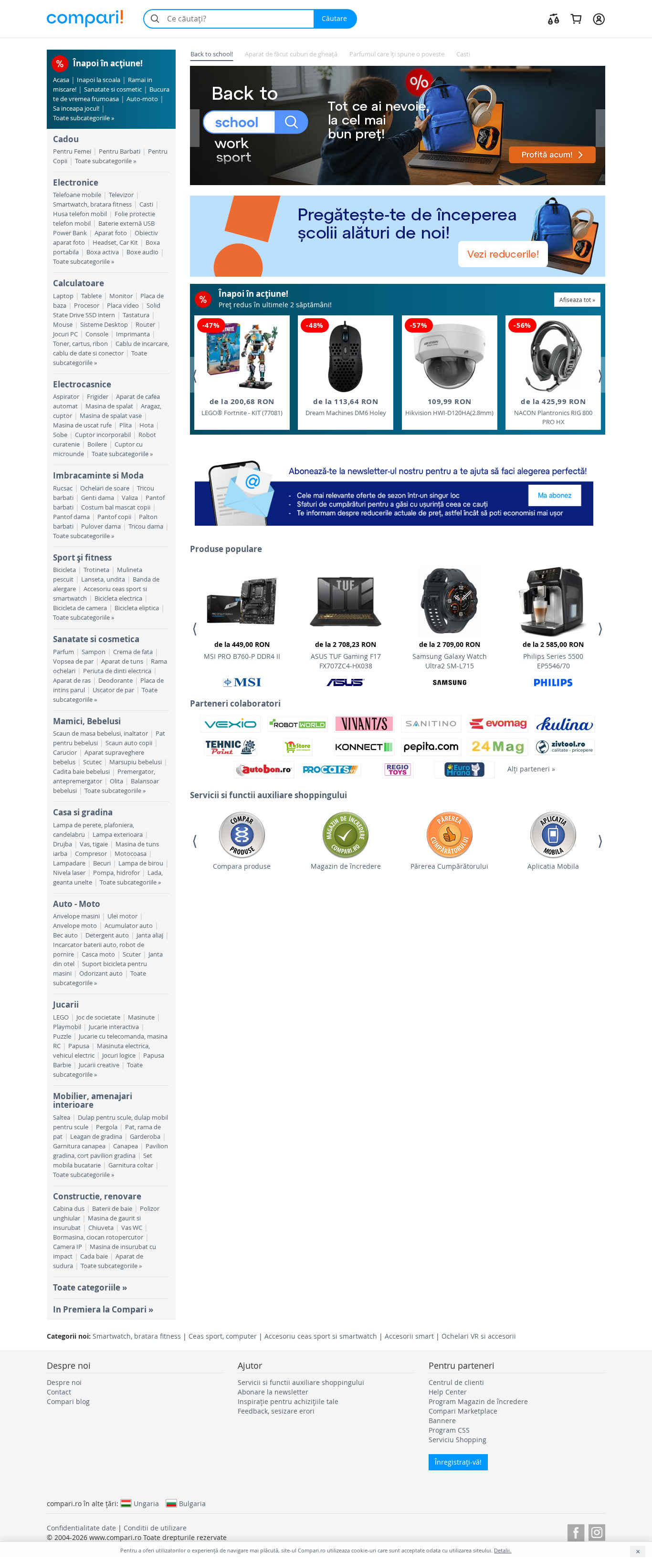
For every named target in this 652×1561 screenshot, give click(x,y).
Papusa (78, 1046)
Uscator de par (113, 690)
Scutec (92, 762)
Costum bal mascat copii (115, 507)
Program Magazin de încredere (478, 1401)
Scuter (132, 954)
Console (96, 334)
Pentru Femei (72, 151)
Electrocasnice (82, 384)
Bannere (442, 1420)
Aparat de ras (72, 680)
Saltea (61, 1118)
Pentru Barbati (119, 151)
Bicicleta (64, 570)
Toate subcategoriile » (83, 118)
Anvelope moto (75, 926)
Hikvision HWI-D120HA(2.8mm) (449, 406)
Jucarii (66, 1004)
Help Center (448, 1391)
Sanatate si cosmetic (113, 89)
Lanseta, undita (103, 579)
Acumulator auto (129, 926)
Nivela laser (69, 873)
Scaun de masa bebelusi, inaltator (100, 733)
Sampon (93, 652)
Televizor (121, 195)
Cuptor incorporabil (103, 435)
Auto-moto (142, 99)
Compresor (91, 854)
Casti (146, 204)
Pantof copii (114, 517)
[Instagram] (597, 1531)
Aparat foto (111, 233)
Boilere (97, 444)
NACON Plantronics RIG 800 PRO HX (553, 411)
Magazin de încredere (346, 866)
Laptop (63, 296)
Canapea (125, 1146)
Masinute (141, 1017)
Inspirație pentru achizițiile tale (288, 1401)
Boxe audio (142, 252)
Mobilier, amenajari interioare (92, 1100)
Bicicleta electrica (118, 598)
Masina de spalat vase (111, 416)
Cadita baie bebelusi (81, 772)
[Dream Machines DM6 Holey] (345, 356)
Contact (59, 1391)
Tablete (91, 296)
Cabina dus (68, 1209)
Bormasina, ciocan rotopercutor (98, 1237)
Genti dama (97, 498)
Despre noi (64, 1382)
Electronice (75, 182)
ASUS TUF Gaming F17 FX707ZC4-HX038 (346, 655)
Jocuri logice (119, 1055)
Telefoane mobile (77, 195)
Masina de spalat (109, 406)
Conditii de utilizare (155, 1527)
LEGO (61, 1017)
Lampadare (69, 863)
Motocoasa (131, 854)
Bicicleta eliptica (137, 608)
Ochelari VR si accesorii (479, 1336)
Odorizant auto (101, 973)
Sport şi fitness (82, 557)
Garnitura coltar (130, 1165)
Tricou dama (145, 526)
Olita (116, 781)
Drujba (62, 844)
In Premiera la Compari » (103, 1309)
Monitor (121, 296)
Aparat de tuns (122, 661)
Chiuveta (101, 1228)
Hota (146, 425)
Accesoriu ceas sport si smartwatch (320, 1336)
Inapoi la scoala (98, 80)
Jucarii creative (99, 1065)
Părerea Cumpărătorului (449, 866)
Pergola (106, 1127)
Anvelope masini (76, 916)
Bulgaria (192, 1503)
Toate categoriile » (90, 1287)
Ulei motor (122, 916)
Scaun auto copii (128, 743)
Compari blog (68, 1401)
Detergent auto (107, 935)
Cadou (66, 139)
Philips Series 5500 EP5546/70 (553, 655)
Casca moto (98, 954)
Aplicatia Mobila (553, 866)
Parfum (63, 652)
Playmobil (67, 1027)
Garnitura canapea (79, 1146)
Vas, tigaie (94, 844)
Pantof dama (71, 517)
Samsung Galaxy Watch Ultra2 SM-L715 (449, 655)
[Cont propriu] (599, 19)
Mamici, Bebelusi (87, 721)
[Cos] (576, 19)
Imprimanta (133, 334)
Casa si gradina (83, 812)
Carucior (65, 753)
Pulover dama (101, 526)
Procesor (86, 306)
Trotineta (96, 570)
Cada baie (94, 1256)
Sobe (60, 435)
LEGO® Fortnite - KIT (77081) (242, 406)
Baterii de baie (112, 1209)
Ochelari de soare (104, 488)
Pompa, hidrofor (116, 873)
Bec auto (65, 935)
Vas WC (131, 1228)
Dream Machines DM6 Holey (345, 406)
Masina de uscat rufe (82, 425)
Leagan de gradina (96, 1137)
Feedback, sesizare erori (276, 1410)
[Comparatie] (554, 19)
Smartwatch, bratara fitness (92, 204)
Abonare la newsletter (273, 1391)
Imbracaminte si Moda (98, 475)
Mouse (63, 325)
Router (145, 325)
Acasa (61, 80)
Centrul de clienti (456, 1382)
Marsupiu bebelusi (135, 762)
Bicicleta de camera (80, 608)
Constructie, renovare (97, 1196)
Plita (125, 425)
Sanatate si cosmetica (96, 639)
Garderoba (145, 1137)
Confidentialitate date (81, 1527)
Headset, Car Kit (115, 243)
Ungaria (146, 1503)
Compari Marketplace (463, 1410)
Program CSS (449, 1430)
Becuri (102, 863)
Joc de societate (98, 1017)
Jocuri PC (65, 334)
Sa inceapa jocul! (76, 108)
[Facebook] (576, 1531)
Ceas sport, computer (223, 1336)
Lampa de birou (140, 863)
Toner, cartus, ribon (80, 344)
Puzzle (62, 1036)
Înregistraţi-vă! (458, 1462)
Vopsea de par (73, 661)
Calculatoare (78, 283)
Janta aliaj (150, 935)
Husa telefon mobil (80, 214)
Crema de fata (133, 652)
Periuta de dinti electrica (117, 671)
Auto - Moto (76, 903)
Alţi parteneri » (531, 768)
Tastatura (136, 315)
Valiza (130, 498)
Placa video (123, 306)
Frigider (97, 397)
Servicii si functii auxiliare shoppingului (301, 1382)
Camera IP (67, 1247)
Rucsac (63, 488)
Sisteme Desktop (104, 325)
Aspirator (66, 397)
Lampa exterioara (118, 835)
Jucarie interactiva (114, 1027)
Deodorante (115, 680)
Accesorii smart (409, 1336)
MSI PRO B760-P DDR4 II (242, 650)
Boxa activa (102, 252)
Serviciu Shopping (457, 1439)
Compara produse (242, 866)
